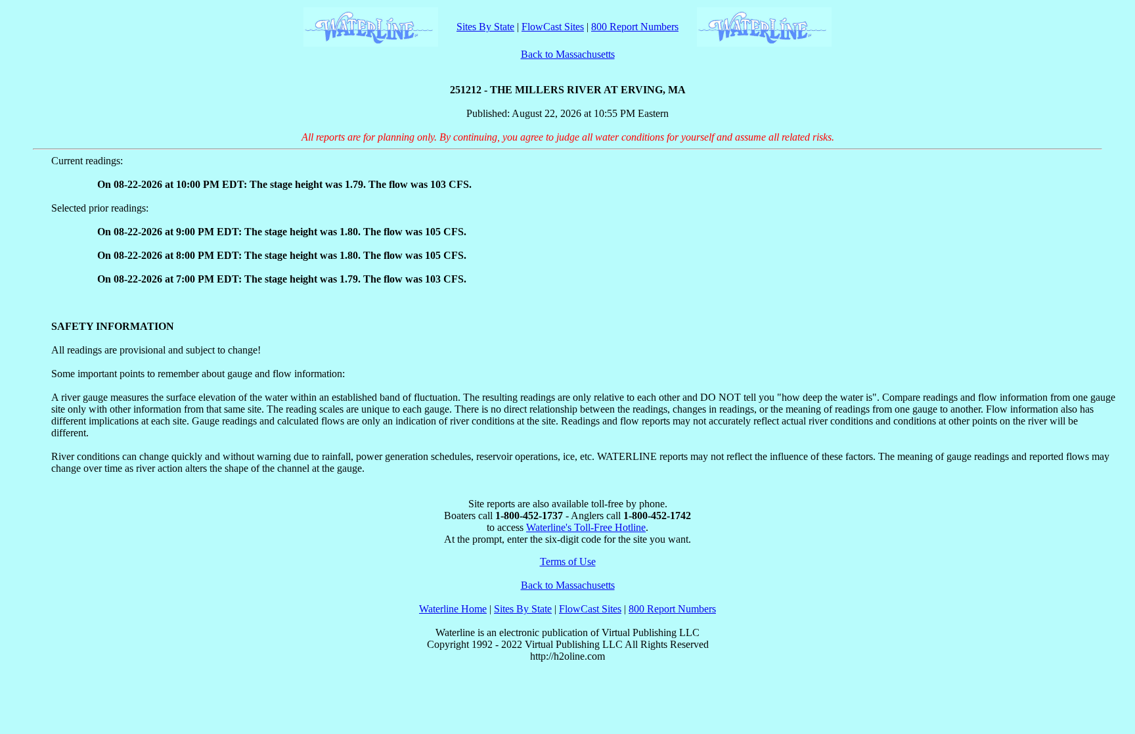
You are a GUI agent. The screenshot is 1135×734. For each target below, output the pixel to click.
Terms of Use (568, 561)
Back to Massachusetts (568, 54)
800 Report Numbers (635, 26)
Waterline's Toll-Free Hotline (586, 527)
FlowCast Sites (553, 26)
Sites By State (485, 26)
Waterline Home (453, 608)
